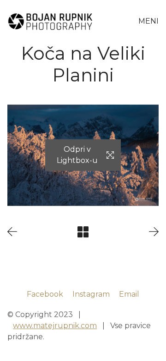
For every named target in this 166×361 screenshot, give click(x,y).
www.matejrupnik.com (55, 325)
